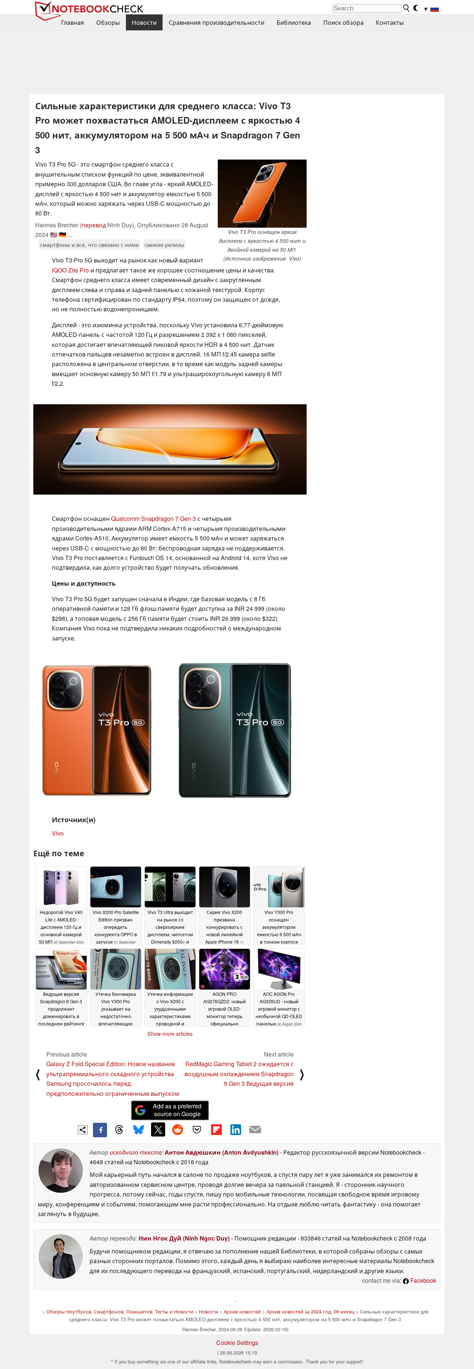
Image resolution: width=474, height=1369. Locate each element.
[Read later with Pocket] (197, 1129)
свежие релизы (164, 244)
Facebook (422, 1280)
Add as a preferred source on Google (177, 1110)
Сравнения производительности (216, 22)
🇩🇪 (62, 234)
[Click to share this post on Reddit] (177, 1129)
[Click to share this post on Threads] (119, 1130)
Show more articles (170, 1033)
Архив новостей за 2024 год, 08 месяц (310, 1311)
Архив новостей (242, 1311)
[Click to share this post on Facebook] (100, 1130)
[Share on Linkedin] (235, 1129)
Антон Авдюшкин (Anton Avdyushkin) (221, 1152)
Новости (144, 22)
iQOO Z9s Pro (70, 270)
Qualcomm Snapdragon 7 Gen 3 (153, 518)
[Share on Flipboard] (216, 1129)
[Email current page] (255, 1130)
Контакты (390, 22)
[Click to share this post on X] (158, 1129)
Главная (72, 22)
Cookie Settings (237, 1342)
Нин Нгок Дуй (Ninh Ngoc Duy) (184, 1238)
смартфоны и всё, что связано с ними (89, 244)
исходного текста (136, 1152)
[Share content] (83, 1130)
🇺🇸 (53, 234)
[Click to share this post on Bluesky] (138, 1130)
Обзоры (108, 22)
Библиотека (294, 22)
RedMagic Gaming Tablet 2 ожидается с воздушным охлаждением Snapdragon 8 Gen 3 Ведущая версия (239, 1074)
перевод (93, 225)
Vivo (58, 833)
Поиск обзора (343, 22)
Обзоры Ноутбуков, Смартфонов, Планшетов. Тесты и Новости (119, 1311)
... (70, 234)
